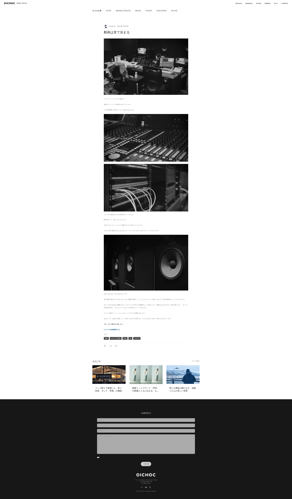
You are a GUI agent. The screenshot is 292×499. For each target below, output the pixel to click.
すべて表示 (196, 361)
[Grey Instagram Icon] (150, 487)
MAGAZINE (161, 11)
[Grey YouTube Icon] (146, 487)
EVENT (149, 11)
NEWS (138, 11)
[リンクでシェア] (116, 346)
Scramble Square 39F (146, 482)
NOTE (108, 11)
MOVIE (174, 11)
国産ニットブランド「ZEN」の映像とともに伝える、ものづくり (145, 389)
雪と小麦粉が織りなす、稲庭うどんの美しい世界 (182, 389)
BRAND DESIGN (123, 11)
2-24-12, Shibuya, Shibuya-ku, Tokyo (146, 480)
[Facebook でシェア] (105, 346)
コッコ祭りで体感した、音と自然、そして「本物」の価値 (108, 389)
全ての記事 (97, 11)
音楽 (125, 338)
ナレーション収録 (115, 338)
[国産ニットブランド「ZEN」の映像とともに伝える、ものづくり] (146, 374)
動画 (106, 338)
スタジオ (137, 338)
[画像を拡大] (146, 138)
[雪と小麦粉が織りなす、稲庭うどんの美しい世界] (183, 374)
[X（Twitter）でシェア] (110, 346)
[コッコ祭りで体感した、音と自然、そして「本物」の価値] (109, 374)
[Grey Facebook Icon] (142, 487)
